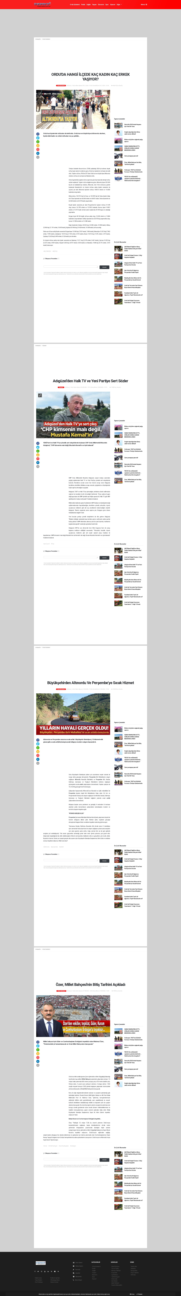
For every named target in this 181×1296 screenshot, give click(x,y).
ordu (79, 1076)
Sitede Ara (134, 1266)
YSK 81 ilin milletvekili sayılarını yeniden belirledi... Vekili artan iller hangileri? (132, 178)
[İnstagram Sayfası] (42, 1271)
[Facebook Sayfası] (36, 1271)
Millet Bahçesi (86, 1079)
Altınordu (78, 779)
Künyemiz (78, 1276)
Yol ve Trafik (115, 1268)
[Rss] (52, 1271)
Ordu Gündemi (75, 4)
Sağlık (89, 4)
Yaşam (94, 4)
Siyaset (112, 4)
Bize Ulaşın (78, 1280)
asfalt (81, 784)
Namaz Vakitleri (116, 1270)
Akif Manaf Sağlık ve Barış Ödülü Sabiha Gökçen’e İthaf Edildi (132, 248)
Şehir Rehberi (115, 1283)
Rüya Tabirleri (135, 1272)
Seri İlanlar (114, 1281)
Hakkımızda (38, 1278)
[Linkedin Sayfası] (49, 1271)
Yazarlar (77, 1269)
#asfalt (61, 847)
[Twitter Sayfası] (39, 1271)
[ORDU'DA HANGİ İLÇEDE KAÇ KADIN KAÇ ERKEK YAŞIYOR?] (73, 109)
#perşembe (54, 847)
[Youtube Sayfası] (45, 1271)
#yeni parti (46, 544)
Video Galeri (79, 1266)
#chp (52, 544)
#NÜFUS (55, 251)
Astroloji (133, 1274)
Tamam (140, 1294)
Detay (132, 1294)
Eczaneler (114, 1272)
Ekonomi (101, 4)
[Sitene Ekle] (59, 1271)
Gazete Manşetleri (116, 1285)
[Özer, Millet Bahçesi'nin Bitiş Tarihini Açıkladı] (73, 1016)
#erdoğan (73, 1146)
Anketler (133, 1268)
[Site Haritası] (55, 1271)
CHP (70, 478)
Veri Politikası (39, 1282)
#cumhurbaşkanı (64, 1146)
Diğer (119, 4)
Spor (107, 4)
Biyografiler (134, 1270)
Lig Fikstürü (114, 1274)
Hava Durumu (115, 1266)
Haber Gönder (54, 1282)
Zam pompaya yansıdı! (131, 156)
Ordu (82, 1089)
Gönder (104, 267)
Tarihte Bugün (115, 1277)
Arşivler (77, 1273)
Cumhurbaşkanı (84, 1119)
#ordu (45, 1146)
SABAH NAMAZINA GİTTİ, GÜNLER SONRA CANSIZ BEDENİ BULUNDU (132, 148)
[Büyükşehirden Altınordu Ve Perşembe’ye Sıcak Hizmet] (73, 714)
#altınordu (46, 847)
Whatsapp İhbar (55, 1280)
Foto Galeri (78, 1262)
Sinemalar (114, 1279)
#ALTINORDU (47, 251)
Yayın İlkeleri (38, 1280)
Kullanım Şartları (55, 1278)
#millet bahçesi (52, 1146)
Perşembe (92, 777)
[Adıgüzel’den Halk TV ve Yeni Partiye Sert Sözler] (73, 415)
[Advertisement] (90, 23)
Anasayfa (38, 39)
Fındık (83, 4)
